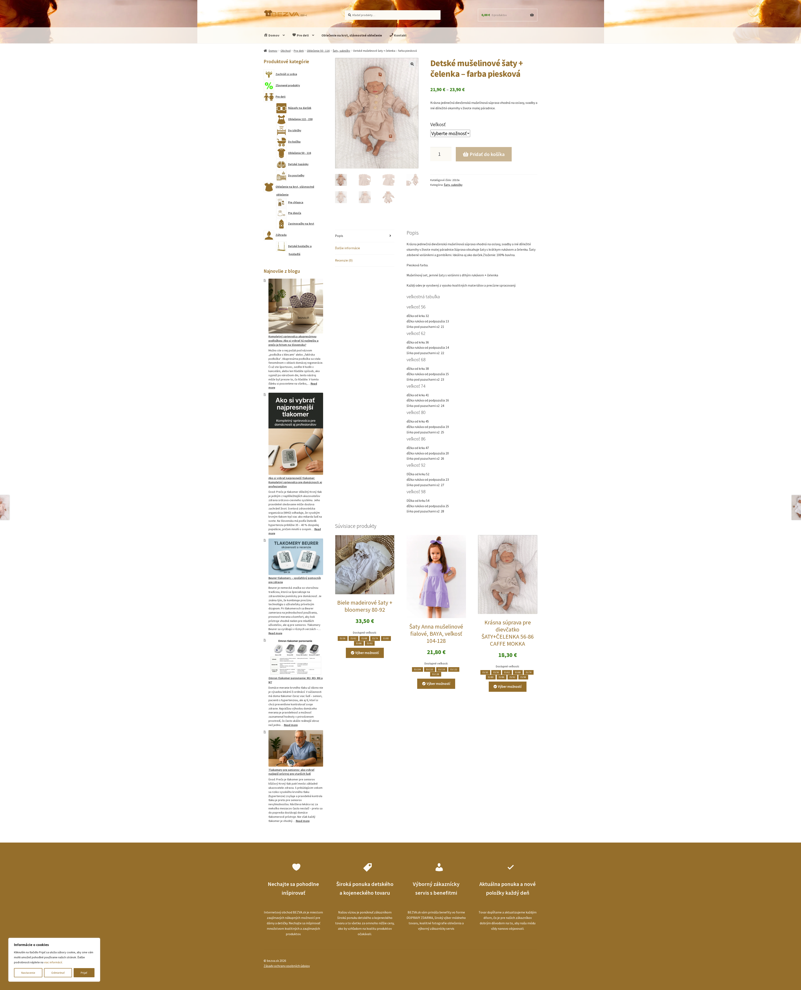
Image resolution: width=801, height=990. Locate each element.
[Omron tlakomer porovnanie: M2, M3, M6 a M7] (295, 656)
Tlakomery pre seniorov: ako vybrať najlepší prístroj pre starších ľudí (291, 772)
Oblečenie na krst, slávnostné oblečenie (351, 35)
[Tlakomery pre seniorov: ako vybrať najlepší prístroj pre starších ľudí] (295, 748)
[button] (412, 64)
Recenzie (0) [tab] (344, 260)
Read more (275, 633)
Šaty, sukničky (341, 51)
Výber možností (367, 652)
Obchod (286, 51)
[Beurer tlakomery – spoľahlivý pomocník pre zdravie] (295, 556)
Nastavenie (28, 973)
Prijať (84, 973)
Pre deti (302, 35)
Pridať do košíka (487, 154)
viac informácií (53, 962)
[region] (54, 960)
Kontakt (400, 35)
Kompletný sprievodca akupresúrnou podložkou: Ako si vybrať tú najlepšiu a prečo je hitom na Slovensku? (293, 341)
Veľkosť (438, 124)
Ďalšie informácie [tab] (347, 248)
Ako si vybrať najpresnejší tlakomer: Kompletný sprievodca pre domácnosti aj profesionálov (295, 482)
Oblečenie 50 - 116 (318, 51)
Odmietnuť (58, 973)
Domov (273, 35)
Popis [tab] (339, 236)
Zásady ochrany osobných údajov (287, 966)
